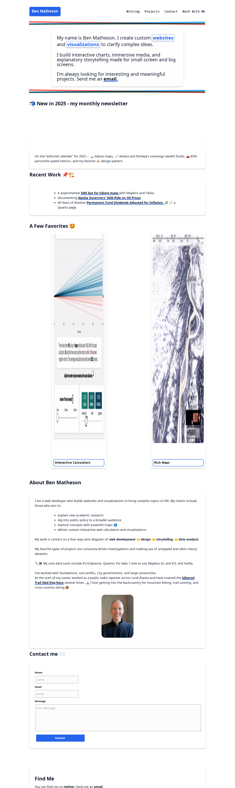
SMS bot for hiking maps (100, 193)
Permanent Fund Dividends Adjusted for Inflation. (125, 202)
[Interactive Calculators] (79, 338)
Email (38, 687)
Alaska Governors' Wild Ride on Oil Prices (109, 198)
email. (111, 79)
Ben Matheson (45, 11)
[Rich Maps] (178, 338)
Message (40, 701)
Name (38, 672)
